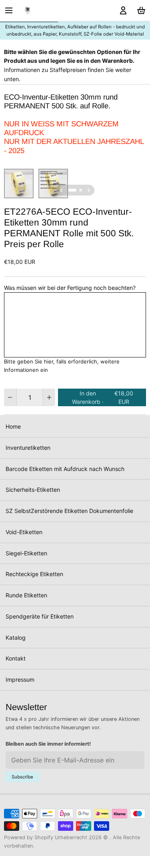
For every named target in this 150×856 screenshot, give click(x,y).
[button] (102, 397)
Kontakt (16, 658)
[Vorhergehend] (61, 190)
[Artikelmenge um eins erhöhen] (49, 397)
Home (13, 426)
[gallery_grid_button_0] (72, 190)
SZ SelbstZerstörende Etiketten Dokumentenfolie (69, 510)
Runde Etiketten (26, 595)
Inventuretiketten (28, 447)
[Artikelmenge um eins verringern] (10, 397)
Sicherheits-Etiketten (33, 489)
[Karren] (140, 10)
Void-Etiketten (24, 532)
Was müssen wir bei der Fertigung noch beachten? (70, 287)
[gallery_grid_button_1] (80, 190)
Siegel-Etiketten (26, 553)
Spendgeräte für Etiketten (40, 616)
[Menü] (11, 10)
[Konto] (122, 10)
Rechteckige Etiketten (34, 574)
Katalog (16, 637)
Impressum (20, 679)
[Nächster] (89, 190)
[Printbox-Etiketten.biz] (27, 10)
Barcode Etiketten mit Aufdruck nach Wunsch (65, 468)
